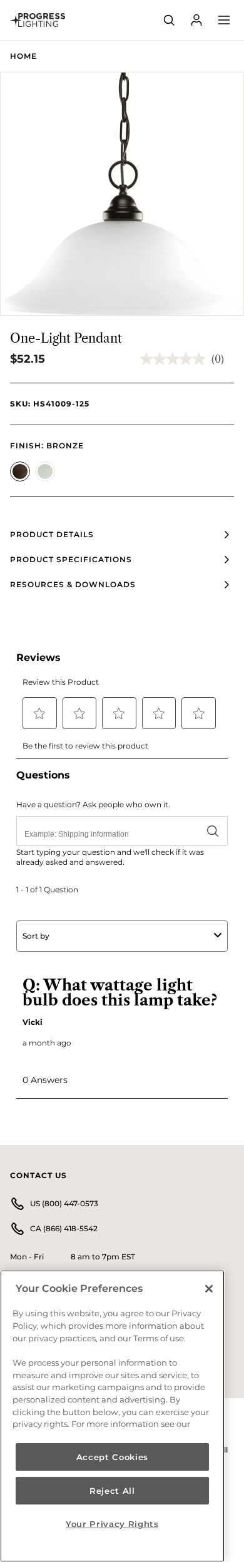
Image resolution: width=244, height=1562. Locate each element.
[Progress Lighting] (37, 20)
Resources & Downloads (73, 584)
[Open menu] (224, 20)
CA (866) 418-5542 (64, 1228)
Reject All (112, 1491)
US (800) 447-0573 (64, 1203)
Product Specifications (71, 559)
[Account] (196, 20)
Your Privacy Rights (112, 1524)
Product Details (52, 534)
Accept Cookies (112, 1457)
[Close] (209, 1289)
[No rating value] (175, 359)
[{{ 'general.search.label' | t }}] (169, 20)
